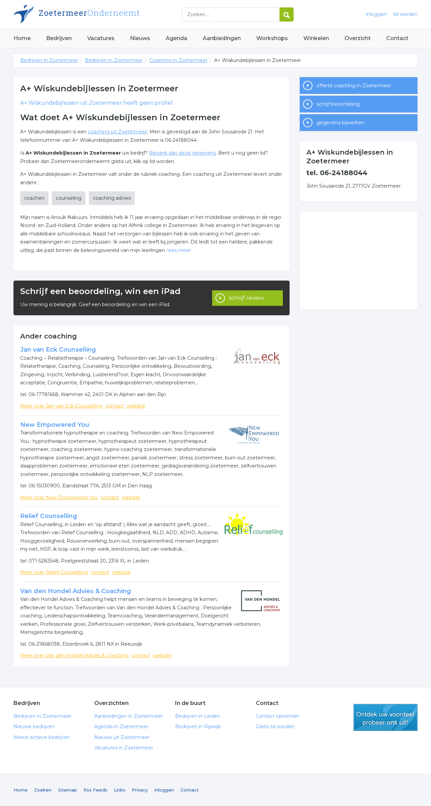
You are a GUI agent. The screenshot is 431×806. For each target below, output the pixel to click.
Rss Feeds (95, 790)
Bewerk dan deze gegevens (182, 153)
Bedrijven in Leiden (197, 716)
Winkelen (316, 38)
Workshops (272, 38)
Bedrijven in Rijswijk (198, 726)
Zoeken (43, 790)
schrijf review (246, 298)
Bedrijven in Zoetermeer (97, 14)
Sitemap (67, 790)
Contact (397, 38)
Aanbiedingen (222, 38)
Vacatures (100, 38)
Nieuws (140, 38)
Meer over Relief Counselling (54, 572)
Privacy (140, 790)
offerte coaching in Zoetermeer (354, 86)
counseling (68, 198)
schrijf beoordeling (338, 104)
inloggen (376, 14)
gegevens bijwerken (340, 123)
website (136, 406)
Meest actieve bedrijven (41, 737)
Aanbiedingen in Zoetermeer (128, 716)
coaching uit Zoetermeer (117, 132)
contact (114, 406)
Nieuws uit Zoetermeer (122, 737)
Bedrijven (59, 38)
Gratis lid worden (275, 726)
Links (119, 790)
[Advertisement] (358, 260)
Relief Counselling (48, 516)
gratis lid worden (386, 717)
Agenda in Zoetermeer (121, 726)
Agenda (176, 38)
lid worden (405, 14)
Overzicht (357, 38)
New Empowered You (54, 424)
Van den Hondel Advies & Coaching (75, 591)
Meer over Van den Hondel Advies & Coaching (74, 655)
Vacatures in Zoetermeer (123, 748)
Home (22, 38)
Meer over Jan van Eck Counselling (61, 406)
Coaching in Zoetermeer (178, 60)
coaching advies (112, 198)
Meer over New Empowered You (59, 497)
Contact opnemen (277, 716)
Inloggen (164, 790)
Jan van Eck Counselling (58, 349)
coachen (34, 198)
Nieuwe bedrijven (34, 726)
